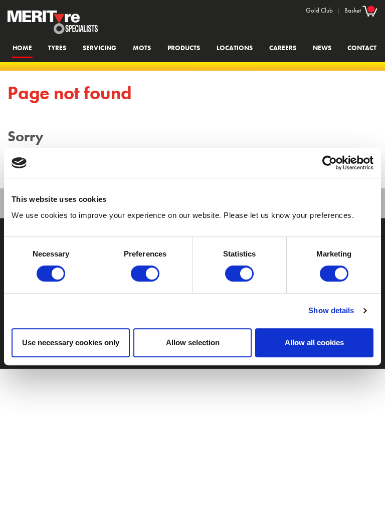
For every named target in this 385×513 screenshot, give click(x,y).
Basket (353, 10)
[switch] (145, 274)
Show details (331, 310)
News (322, 48)
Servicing (99, 48)
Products (183, 48)
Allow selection (193, 342)
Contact (361, 48)
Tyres (57, 48)
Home (22, 48)
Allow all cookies (314, 342)
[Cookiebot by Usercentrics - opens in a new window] (329, 162)
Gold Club (319, 10)
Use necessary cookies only (70, 342)
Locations (235, 48)
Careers (282, 48)
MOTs (142, 48)
